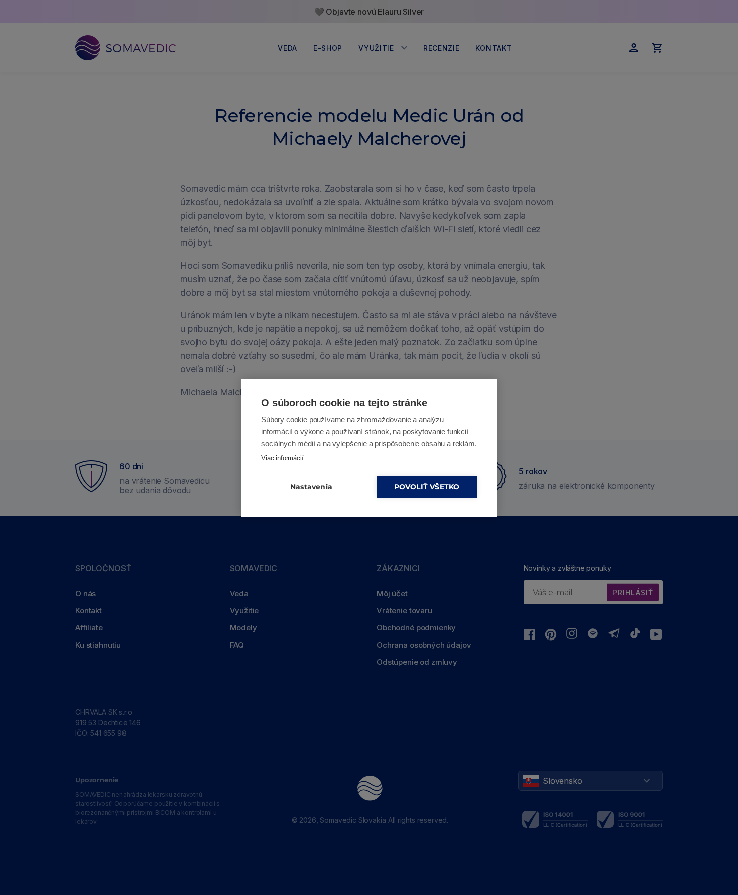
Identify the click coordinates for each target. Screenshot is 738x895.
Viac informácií (282, 458)
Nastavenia (311, 487)
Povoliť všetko (427, 487)
